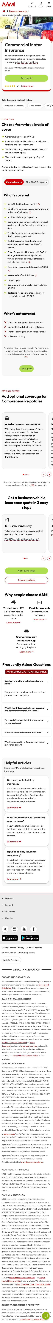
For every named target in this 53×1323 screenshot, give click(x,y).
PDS (26, 357)
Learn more (12, 622)
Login (41, 6)
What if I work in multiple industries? (21, 539)
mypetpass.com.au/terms (32, 1162)
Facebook (33, 929)
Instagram (14, 929)
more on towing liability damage (30, 212)
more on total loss (36, 275)
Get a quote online (26, 570)
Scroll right (50, 105)
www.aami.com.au (29, 1046)
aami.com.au (9, 1134)
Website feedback (11, 960)
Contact (32, 6)
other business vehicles (26, 62)
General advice (9, 952)
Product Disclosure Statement (14, 1042)
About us (9, 918)
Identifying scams (26, 952)
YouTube (24, 929)
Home (8, 4)
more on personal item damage (29, 262)
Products (9, 898)
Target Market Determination (25, 1056)
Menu (48, 6)
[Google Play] (30, 938)
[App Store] (10, 938)
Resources (10, 911)
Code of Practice (34, 947)
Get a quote (26, 78)
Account (9, 905)
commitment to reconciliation (32, 1319)
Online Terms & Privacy (13, 947)
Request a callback (26, 580)
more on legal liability (38, 204)
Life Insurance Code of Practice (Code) (33, 1284)
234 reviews (27, 86)
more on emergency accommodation (9, 270)
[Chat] (46, 1316)
